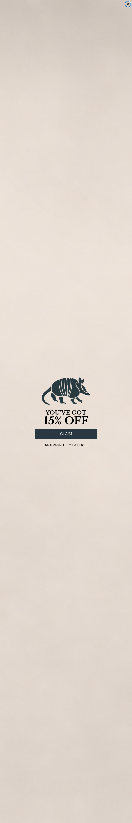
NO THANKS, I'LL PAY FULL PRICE (66, 444)
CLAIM (66, 434)
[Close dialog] (128, 4)
